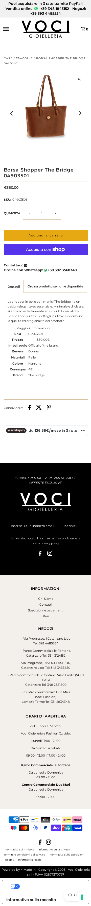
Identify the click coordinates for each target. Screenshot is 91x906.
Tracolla (24, 58)
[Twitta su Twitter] (39, 408)
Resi (46, 616)
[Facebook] (40, 554)
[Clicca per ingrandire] (79, 79)
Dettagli (14, 286)
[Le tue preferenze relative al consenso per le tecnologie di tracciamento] (82, 897)
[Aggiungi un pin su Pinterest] (49, 408)
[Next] (79, 113)
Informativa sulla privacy (54, 849)
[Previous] (12, 113)
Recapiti (9, 859)
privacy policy (50, 543)
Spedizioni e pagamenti (45, 610)
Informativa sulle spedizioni (66, 854)
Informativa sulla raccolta (31, 899)
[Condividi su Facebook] (29, 408)
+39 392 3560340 (62, 270)
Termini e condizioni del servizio (24, 854)
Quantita (12, 213)
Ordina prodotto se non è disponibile (55, 286)
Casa (8, 58)
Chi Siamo (46, 599)
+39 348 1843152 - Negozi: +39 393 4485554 (58, 11)
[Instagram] (49, 554)
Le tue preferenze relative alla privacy (50, 886)
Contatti (45, 604)
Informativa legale (29, 859)
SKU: (7, 199)
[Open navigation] (10, 29)
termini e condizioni (61, 538)
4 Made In (28, 869)
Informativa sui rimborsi (19, 849)
